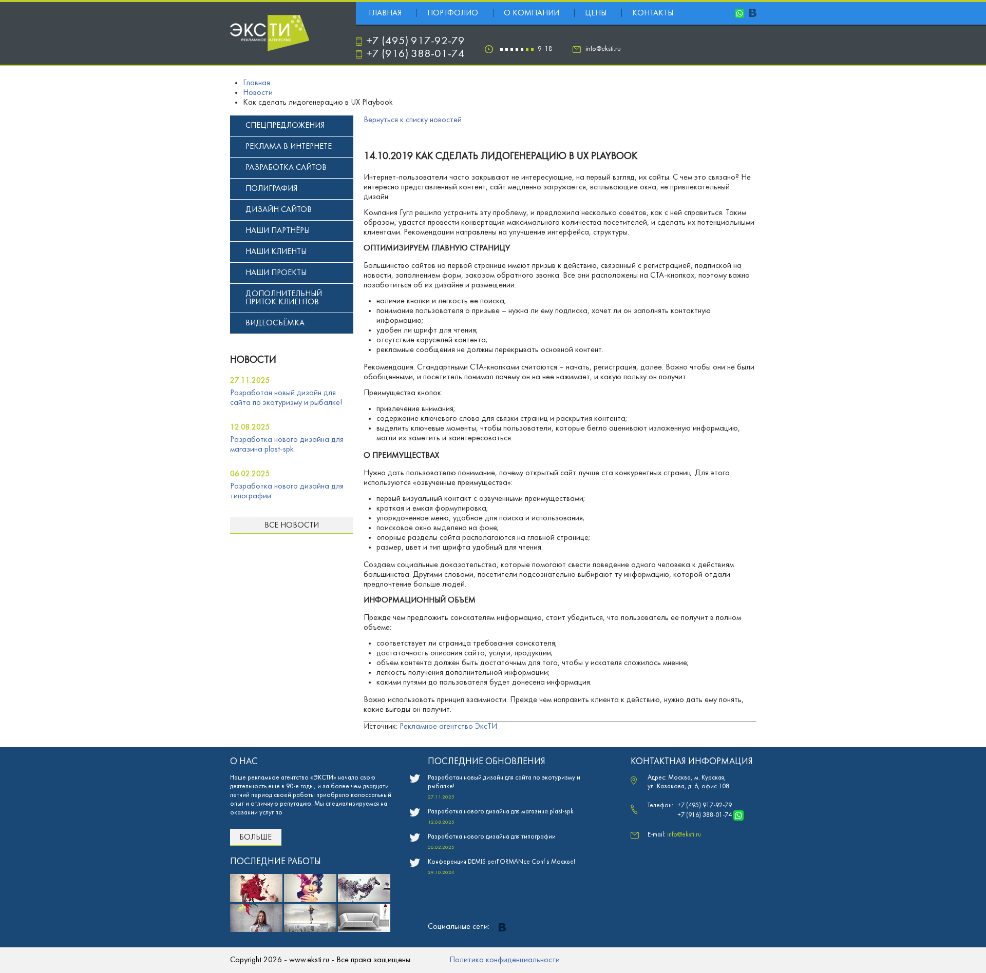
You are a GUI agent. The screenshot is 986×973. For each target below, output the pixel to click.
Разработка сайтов (286, 168)
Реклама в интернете (288, 147)
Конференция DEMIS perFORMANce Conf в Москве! (501, 862)
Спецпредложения (285, 126)
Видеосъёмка (275, 323)
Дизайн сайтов (278, 210)
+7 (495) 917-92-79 (415, 41)
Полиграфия (271, 189)
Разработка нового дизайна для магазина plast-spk (501, 812)
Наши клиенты (276, 252)
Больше (255, 837)
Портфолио (452, 13)
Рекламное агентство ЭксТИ (448, 727)
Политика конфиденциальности (504, 960)
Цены (595, 13)
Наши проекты (276, 273)
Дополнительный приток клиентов (283, 298)
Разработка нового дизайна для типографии (492, 837)
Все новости (291, 525)
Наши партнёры (277, 231)
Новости (258, 93)
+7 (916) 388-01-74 (415, 54)
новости (253, 360)
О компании (531, 13)
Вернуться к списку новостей (413, 120)
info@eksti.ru (603, 49)
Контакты (652, 13)
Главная (385, 13)
